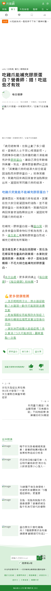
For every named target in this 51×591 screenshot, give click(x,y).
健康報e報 (27, 563)
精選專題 (32, 575)
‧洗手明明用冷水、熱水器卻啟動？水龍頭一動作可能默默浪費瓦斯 (25, 305)
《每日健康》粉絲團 (21, 281)
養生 (13, 9)
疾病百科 (43, 575)
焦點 (4, 9)
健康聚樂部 (21, 575)
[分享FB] (6, 14)
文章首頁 (24, 580)
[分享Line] (19, 14)
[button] (47, 9)
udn (4, 69)
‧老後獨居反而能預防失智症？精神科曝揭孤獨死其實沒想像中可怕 (25, 319)
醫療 (35, 9)
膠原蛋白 (16, 160)
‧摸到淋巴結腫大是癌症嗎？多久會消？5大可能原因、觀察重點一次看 (25, 333)
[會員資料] (43, 3)
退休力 (15, 580)
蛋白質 (37, 226)
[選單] (47, 3)
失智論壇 (24, 9)
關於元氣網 (9, 575)
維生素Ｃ (13, 235)
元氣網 (10, 69)
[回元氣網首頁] (10, 3)
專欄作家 (35, 580)
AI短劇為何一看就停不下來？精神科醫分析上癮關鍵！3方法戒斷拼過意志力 (29, 21)
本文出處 (10, 277)
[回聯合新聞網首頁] (4, 4)
